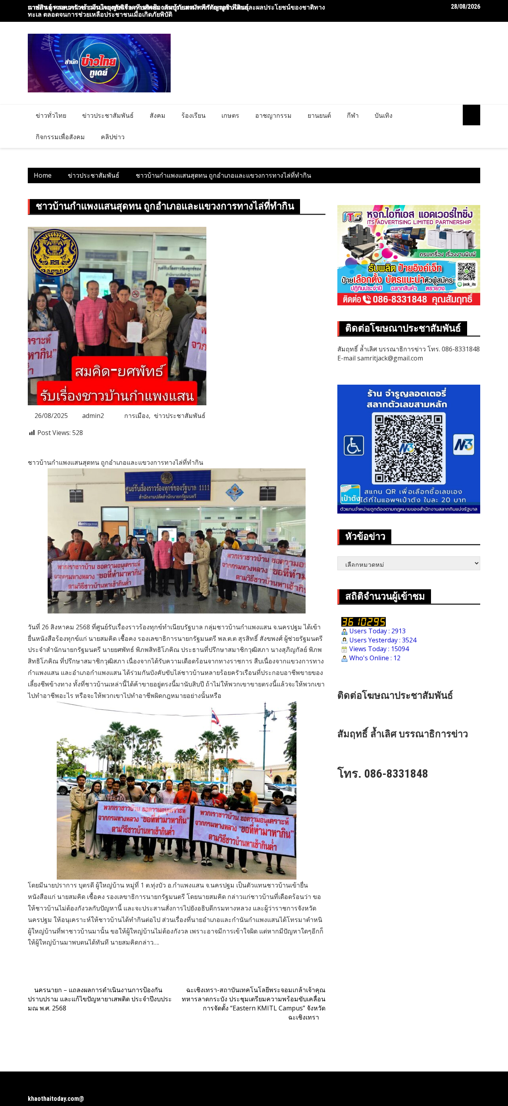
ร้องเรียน (193, 115)
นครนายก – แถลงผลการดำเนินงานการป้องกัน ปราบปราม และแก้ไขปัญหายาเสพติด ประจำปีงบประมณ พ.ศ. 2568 (100, 998)
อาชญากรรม (273, 115)
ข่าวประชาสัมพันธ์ (108, 115)
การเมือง (136, 415)
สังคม (157, 115)
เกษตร (230, 115)
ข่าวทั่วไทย (51, 115)
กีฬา (353, 115)
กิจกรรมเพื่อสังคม (60, 136)
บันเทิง (384, 115)
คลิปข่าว (113, 136)
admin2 (93, 415)
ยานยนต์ (319, 115)
